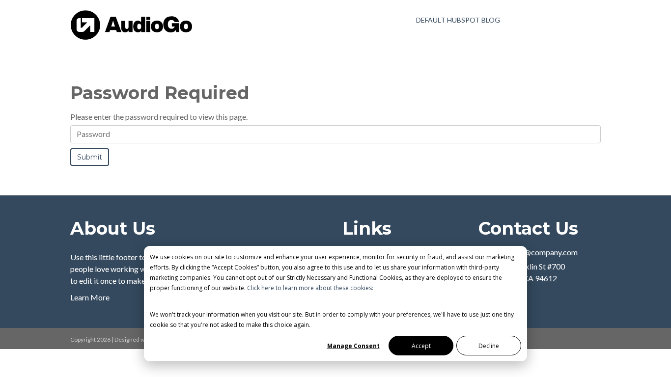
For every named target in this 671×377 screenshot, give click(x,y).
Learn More (90, 297)
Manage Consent (353, 346)
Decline (488, 346)
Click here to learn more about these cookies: (310, 288)
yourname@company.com (534, 252)
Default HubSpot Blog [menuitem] (458, 20)
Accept (421, 346)
